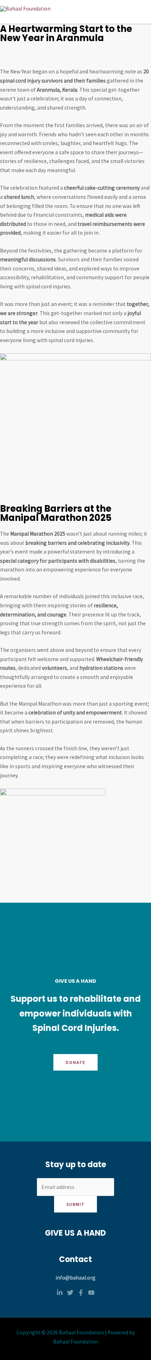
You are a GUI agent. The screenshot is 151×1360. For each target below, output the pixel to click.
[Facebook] (81, 1292)
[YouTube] (91, 1292)
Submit (75, 1204)
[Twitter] (70, 1292)
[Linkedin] (60, 1292)
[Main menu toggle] (143, 8)
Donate (75, 1062)
